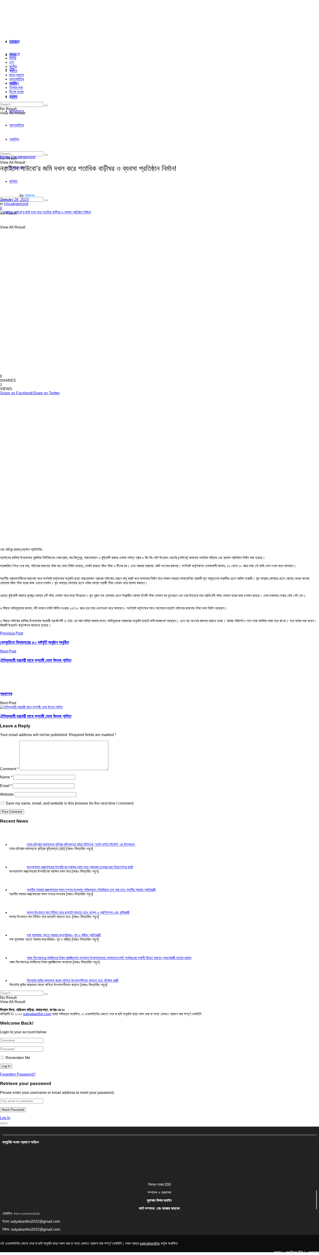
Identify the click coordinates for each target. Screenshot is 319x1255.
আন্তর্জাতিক (16, 79)
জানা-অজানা (16, 75)
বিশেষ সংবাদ (16, 92)
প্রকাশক (30, 195)
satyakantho (150, 1243)
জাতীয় (13, 67)
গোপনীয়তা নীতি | (295, 1252)
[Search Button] (46, 200)
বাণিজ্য (13, 96)
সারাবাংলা (14, 41)
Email (6, 786)
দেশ (11, 62)
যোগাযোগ (313, 1252)
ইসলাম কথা (16, 88)
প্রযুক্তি (14, 83)
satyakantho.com (37, 1014)
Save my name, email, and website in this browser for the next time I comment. (70, 803)
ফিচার (12, 58)
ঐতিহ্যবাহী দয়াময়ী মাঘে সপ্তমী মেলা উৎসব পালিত (35, 716)
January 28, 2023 (14, 200)
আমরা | (278, 1252)
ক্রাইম (13, 71)
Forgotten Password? (17, 1074)
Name (6, 777)
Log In (5, 1118)
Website (7, 794)
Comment (9, 769)
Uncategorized (23, 157)
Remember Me (18, 1058)
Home (5, 157)
